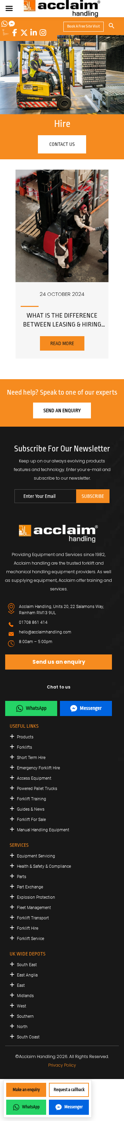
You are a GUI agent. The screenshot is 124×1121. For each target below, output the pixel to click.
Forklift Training (31, 799)
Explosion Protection (36, 897)
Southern (25, 1016)
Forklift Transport (33, 918)
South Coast (28, 1037)
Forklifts (24, 747)
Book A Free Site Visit (83, 26)
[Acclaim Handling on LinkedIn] (33, 33)
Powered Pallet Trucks (37, 788)
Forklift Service (30, 938)
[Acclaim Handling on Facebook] (15, 33)
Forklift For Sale (31, 819)
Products (25, 737)
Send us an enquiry (58, 661)
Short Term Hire (31, 757)
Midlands (25, 995)
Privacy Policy (62, 1065)
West (21, 1006)
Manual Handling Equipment (43, 830)
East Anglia (27, 975)
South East (27, 964)
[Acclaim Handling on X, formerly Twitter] (24, 33)
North (22, 1026)
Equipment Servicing (36, 856)
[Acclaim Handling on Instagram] (43, 33)
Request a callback (69, 1089)
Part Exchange (30, 887)
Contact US (62, 144)
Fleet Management (34, 907)
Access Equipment (34, 778)
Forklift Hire (27, 928)
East (21, 985)
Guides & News (30, 809)
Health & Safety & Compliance (44, 866)
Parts (21, 876)
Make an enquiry (26, 1089)
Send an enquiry (62, 410)
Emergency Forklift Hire (38, 768)
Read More (62, 343)
